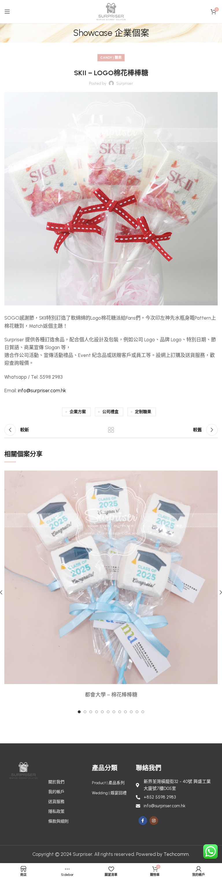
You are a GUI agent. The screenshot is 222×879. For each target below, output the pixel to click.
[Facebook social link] (142, 820)
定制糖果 (143, 411)
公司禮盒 (110, 411)
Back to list (111, 430)
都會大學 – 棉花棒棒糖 (111, 695)
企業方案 (78, 411)
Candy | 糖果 (111, 58)
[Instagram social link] (153, 820)
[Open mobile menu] (7, 11)
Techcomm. (177, 854)
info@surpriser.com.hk (42, 390)
